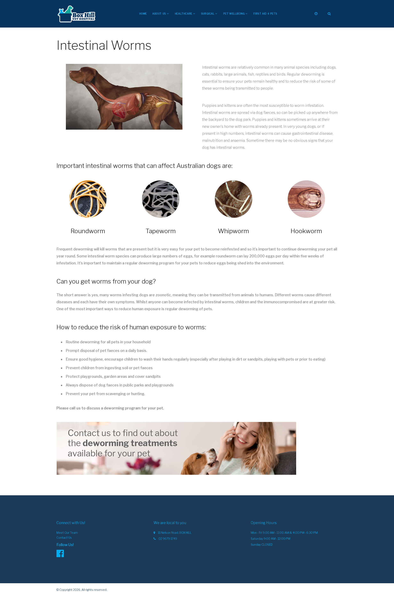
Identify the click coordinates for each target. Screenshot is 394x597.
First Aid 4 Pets (265, 13)
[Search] (329, 14)
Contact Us (64, 537)
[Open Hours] (316, 14)
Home (143, 13)
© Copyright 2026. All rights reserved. (81, 589)
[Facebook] (62, 553)
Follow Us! (65, 545)
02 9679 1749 (167, 538)
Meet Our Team (67, 532)
